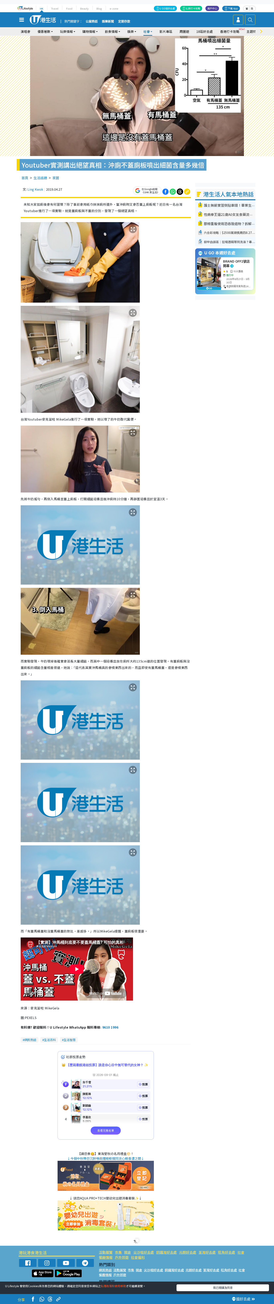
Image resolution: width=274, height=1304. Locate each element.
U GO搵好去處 (167, 8)
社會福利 (138, 1257)
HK (41, 8)
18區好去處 (204, 31)
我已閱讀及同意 (223, 1288)
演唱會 (25, 31)
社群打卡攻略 (193, 8)
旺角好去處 (226, 1252)
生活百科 (50, 1040)
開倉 (127, 1252)
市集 (118, 1252)
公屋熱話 (92, 21)
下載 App (233, 8)
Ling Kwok (35, 189)
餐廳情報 (106, 1257)
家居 (55, 177)
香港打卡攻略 (229, 31)
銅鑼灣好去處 (166, 1252)
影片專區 (165, 31)
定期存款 (124, 21)
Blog (99, 8)
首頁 (24, 177)
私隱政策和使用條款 (113, 1286)
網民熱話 (30, 1040)
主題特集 (253, 31)
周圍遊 (184, 31)
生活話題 (40, 177)
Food (69, 8)
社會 (240, 1252)
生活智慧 (70, 1040)
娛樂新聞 (108, 21)
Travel (54, 8)
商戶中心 (212, 8)
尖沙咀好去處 (143, 1252)
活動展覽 (106, 1252)
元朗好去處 (187, 1252)
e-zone (114, 8)
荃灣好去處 (207, 1252)
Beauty (84, 8)
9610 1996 (110, 1027)
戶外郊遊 (122, 1257)
